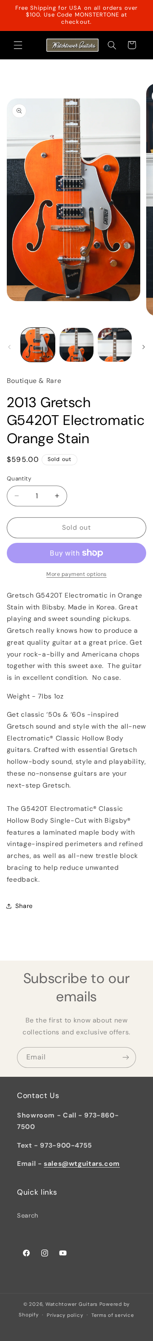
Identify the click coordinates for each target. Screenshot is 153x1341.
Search (27, 1215)
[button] (18, 45)
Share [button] (24, 906)
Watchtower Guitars (71, 1304)
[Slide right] (143, 347)
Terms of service (112, 1315)
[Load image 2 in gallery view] (77, 345)
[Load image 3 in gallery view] (115, 345)
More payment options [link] (76, 574)
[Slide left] (9, 347)
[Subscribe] (126, 1057)
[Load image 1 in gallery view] (38, 345)
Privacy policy (65, 1315)
